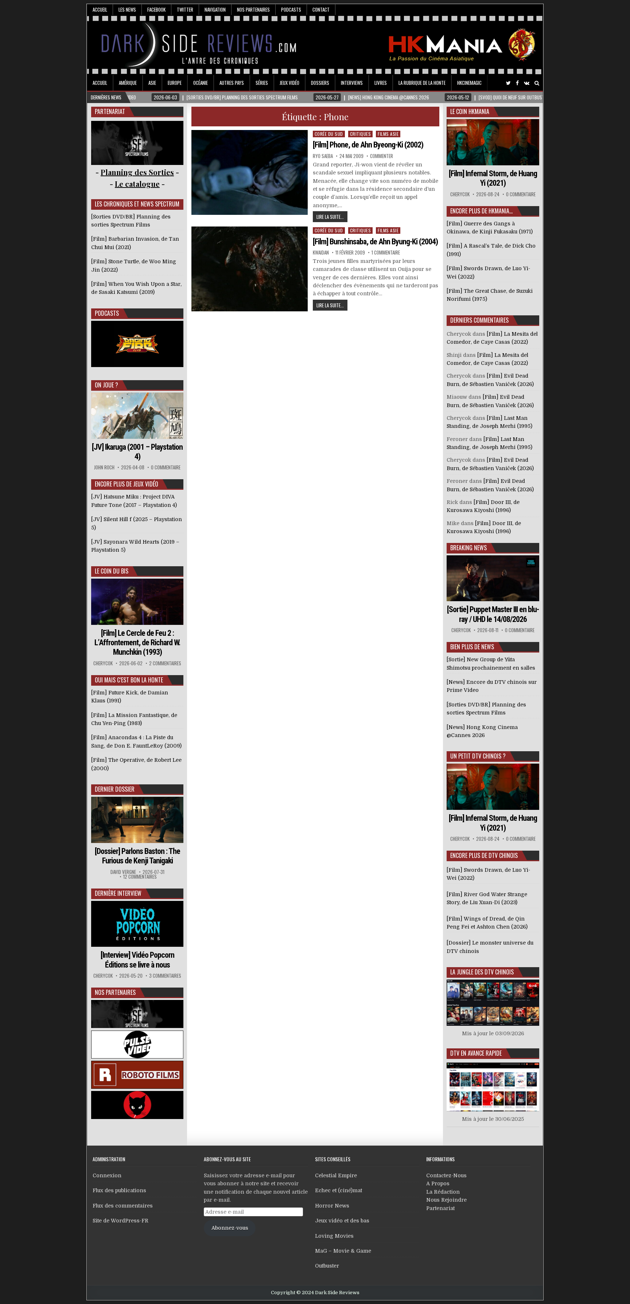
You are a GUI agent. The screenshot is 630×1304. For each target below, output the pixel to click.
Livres (380, 82)
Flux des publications (119, 1190)
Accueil (100, 9)
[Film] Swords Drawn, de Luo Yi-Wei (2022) (488, 874)
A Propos (438, 1183)
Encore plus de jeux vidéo (126, 484)
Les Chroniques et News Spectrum (137, 204)
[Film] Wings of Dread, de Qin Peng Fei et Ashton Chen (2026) (487, 923)
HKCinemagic (469, 82)
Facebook (156, 9)
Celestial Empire (336, 1175)
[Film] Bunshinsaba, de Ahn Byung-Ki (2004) (375, 241)
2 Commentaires (165, 663)
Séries (262, 82)
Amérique (128, 82)
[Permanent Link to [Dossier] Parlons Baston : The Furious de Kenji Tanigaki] (137, 820)
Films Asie (388, 134)
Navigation (215, 9)
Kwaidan (321, 252)
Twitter (185, 9)
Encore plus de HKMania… (481, 210)
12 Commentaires (140, 876)
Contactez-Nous (446, 1175)
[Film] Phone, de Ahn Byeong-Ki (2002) (368, 144)
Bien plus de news (472, 646)
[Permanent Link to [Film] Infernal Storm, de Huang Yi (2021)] (493, 142)
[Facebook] (517, 83)
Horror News (332, 1206)
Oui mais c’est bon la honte (129, 679)
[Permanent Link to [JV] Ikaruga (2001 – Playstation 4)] (137, 416)
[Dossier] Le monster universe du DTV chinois (490, 947)
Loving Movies (334, 1236)
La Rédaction (443, 1192)
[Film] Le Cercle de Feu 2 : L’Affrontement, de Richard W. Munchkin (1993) (137, 643)
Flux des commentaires (123, 1206)
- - (137, 184)
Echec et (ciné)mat (338, 1190)
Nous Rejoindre (446, 1200)
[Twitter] (508, 83)
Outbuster (327, 1266)
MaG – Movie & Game (343, 1251)
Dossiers (320, 82)
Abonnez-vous (229, 1228)
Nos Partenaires (253, 9)
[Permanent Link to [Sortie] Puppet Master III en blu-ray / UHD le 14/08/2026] (493, 578)
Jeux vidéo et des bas (342, 1221)
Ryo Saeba (323, 156)
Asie (152, 82)
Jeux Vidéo (289, 82)
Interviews (352, 82)
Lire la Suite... (330, 216)
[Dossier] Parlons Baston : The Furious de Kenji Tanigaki (137, 856)
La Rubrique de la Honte (422, 82)
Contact (321, 9)
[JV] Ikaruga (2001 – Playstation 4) (137, 451)
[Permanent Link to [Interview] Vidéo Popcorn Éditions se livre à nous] (137, 924)
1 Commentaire (386, 252)
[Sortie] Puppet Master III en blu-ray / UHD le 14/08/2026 (493, 614)
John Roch (104, 467)
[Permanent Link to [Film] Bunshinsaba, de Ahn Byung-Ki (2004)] (249, 268)
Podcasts (291, 9)
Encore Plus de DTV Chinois (484, 855)
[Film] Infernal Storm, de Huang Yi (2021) (493, 178)
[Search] (536, 83)
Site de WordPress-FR (120, 1221)
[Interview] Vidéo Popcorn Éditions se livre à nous (137, 959)
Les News (127, 9)
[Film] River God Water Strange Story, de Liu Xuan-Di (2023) (487, 898)
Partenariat (440, 1208)
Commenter (381, 156)
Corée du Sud (329, 134)
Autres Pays (231, 82)
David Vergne (123, 872)
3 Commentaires (165, 975)
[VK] (526, 83)
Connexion (107, 1175)
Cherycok (103, 663)
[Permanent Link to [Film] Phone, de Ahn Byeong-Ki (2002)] (249, 172)
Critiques (360, 134)
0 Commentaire (165, 467)
